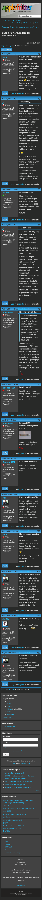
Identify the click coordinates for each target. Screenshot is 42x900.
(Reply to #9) (24, 531)
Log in (3, 46)
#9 (39, 494)
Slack (9, 712)
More (37, 790)
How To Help (16, 23)
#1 (39, 54)
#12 (38, 616)
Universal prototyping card (14, 773)
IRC (8, 701)
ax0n (5, 57)
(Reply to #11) (23, 616)
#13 (38, 653)
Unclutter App (25, 763)
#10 (38, 531)
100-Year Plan (28, 23)
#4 (39, 225)
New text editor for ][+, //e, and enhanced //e (18, 808)
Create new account (12, 748)
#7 (39, 420)
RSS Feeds (8, 847)
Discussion (14, 27)
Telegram (10, 714)
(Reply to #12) (24, 653)
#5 (39, 309)
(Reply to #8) (23, 494)
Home (4, 20)
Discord (9, 706)
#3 (39, 189)
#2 (39, 99)
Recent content (9, 727)
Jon (4, 498)
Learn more (7, 717)
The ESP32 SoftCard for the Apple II (18, 787)
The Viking (7, 831)
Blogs (6, 841)
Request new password (13, 751)
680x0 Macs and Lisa (28, 27)
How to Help (21, 885)
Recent (18, 20)
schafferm (6, 817)
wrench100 (7, 811)
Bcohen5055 (8, 388)
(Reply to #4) (23, 309)
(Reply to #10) (25, 571)
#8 (39, 459)
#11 (38, 571)
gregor (5, 823)
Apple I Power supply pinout (15, 784)
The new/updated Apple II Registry (15, 814)
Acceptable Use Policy (12, 853)
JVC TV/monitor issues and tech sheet (18, 781)
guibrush (6, 805)
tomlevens (7, 312)
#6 (39, 384)
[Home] (17, 12)
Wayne (5, 192)
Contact (37, 23)
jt (3, 102)
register (11, 46)
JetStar (6, 619)
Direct (14, 763)
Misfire (9, 709)
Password (7, 742)
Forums (11, 20)
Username (7, 736)
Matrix (9, 704)
